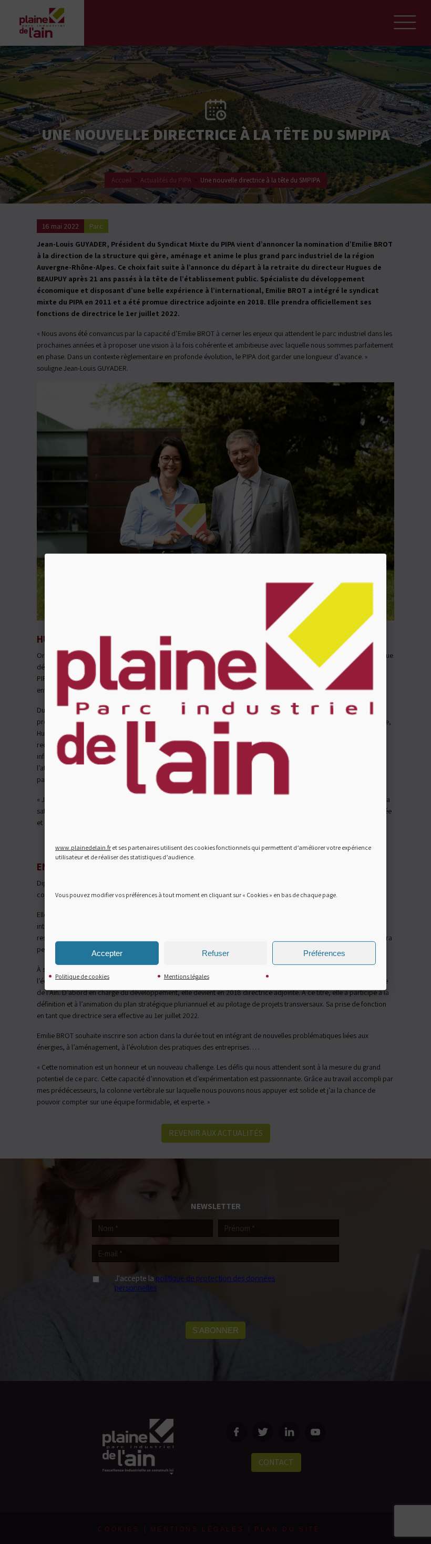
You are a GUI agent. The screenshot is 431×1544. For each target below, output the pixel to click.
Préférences (324, 953)
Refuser (215, 953)
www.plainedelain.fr (83, 847)
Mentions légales (186, 976)
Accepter (106, 953)
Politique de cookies (82, 976)
